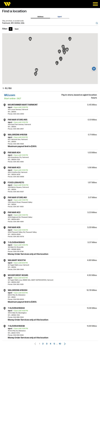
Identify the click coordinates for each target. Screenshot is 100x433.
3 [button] (46, 344)
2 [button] (43, 344)
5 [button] (54, 344)
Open (17, 29)
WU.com (9, 95)
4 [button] (50, 344)
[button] (64, 343)
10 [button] (60, 344)
